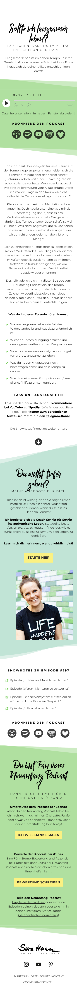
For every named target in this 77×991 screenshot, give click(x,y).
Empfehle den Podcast (28, 902)
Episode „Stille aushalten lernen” (33, 708)
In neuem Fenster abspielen (53, 113)
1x (22, 105)
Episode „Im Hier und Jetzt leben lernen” (39, 680)
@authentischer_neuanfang (38, 915)
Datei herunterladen (16, 113)
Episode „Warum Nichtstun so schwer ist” (39, 688)
